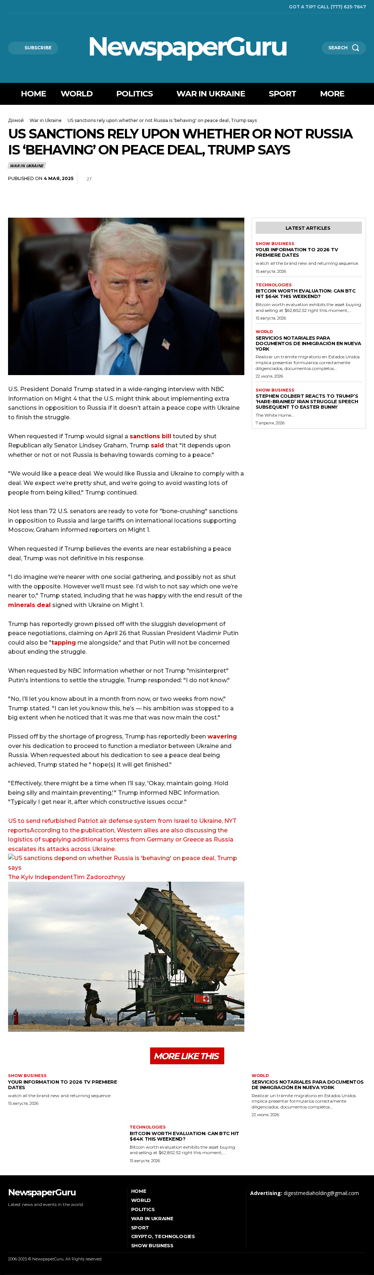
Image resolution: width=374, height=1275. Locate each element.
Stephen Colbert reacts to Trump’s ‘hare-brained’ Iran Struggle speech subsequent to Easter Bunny (307, 401)
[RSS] (20, 6)
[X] (30, 6)
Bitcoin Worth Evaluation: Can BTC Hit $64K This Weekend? (306, 293)
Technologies (274, 285)
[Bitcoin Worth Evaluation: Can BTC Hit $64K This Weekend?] (187, 1097)
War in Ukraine (46, 120)
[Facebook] (10, 6)
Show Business (275, 243)
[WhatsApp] (325, 179)
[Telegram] (342, 179)
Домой (16, 120)
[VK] (358, 179)
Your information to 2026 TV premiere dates (297, 252)
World (264, 331)
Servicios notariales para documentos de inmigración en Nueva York (308, 343)
